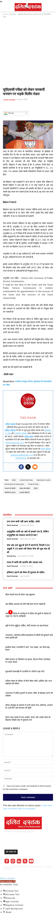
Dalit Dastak (9, 99)
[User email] (35, 467)
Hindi (10, 113)
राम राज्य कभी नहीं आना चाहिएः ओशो (23, 521)
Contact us (31, 871)
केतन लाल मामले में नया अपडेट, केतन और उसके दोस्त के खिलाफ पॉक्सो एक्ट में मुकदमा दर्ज (27, 718)
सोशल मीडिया (46, 449)
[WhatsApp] (20, 107)
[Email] (27, 107)
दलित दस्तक (10, 424)
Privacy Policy (40, 869)
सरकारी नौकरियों (24, 492)
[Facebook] (6, 107)
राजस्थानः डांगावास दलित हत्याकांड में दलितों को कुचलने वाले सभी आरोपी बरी (29, 636)
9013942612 (21, 458)
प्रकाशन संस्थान (20, 433)
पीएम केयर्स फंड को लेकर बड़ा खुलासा (20, 594)
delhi (14, 480)
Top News (8, 24)
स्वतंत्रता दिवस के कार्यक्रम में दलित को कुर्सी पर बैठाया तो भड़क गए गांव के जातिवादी (28, 615)
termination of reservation (14, 484)
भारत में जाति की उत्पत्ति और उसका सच (24, 562)
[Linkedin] (19, 861)
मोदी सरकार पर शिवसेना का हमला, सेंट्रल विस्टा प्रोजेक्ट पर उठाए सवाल (27, 660)
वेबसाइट (48, 430)
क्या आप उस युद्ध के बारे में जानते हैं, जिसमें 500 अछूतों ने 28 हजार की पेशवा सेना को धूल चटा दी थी (28, 549)
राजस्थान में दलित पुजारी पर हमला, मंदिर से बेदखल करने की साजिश (29, 694)
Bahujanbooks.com (15, 442)
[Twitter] (13, 107)
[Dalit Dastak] (28, 6)
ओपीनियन (18, 24)
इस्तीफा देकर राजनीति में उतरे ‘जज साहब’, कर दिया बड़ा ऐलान (27, 648)
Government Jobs (26, 480)
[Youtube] (31, 861)
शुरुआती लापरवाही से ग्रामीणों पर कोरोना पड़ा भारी (24, 671)
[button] (8, 881)
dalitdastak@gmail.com (21, 455)
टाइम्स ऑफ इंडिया (25, 488)
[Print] (33, 107)
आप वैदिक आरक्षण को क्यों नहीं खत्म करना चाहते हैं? (25, 604)
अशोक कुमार (28, 436)
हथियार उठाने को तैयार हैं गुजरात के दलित (26, 572)
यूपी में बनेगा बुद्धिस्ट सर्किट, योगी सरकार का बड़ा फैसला (26, 625)
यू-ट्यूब (8, 433)
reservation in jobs (43, 480)
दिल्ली (35, 488)
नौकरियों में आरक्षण (10, 492)
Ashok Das (11, 556)
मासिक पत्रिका (10, 430)
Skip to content (7, 878)
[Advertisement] (28, 58)
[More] (40, 107)
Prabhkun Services (21, 869)
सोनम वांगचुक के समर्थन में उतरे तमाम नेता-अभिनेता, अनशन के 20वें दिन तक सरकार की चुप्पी (29, 706)
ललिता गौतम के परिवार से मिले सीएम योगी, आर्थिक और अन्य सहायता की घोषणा (28, 682)
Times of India (33, 484)
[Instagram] (13, 861)
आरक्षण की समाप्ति (10, 488)
